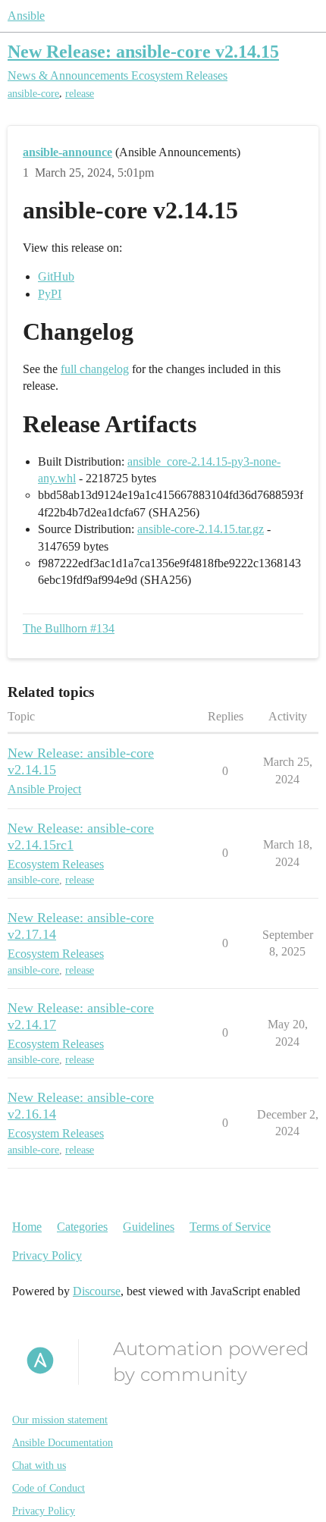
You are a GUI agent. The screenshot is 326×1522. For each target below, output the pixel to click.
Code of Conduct (48, 1488)
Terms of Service (230, 1226)
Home (27, 1226)
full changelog (95, 368)
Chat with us (39, 1465)
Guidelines (148, 1226)
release (79, 93)
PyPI (49, 293)
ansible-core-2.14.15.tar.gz (200, 529)
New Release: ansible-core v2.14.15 (143, 51)
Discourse (97, 1291)
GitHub (56, 276)
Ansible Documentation (62, 1442)
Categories (82, 1226)
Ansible (26, 15)
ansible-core (33, 93)
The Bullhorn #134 (68, 628)
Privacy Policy (47, 1255)
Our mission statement (60, 1420)
